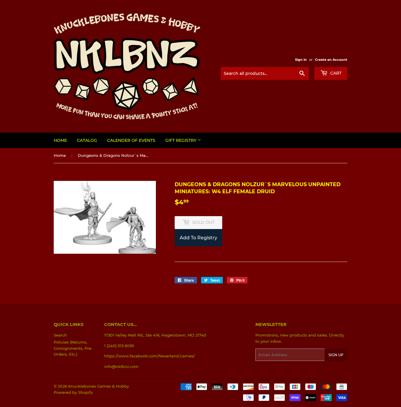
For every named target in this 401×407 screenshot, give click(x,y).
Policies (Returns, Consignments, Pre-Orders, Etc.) (73, 348)
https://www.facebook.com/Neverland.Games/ (149, 356)
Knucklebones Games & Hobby (98, 386)
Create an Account (331, 60)
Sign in (301, 60)
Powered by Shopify (73, 392)
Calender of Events (131, 140)
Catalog (87, 140)
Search (60, 335)
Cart (335, 73)
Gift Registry (181, 140)
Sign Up (335, 355)
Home (60, 140)
